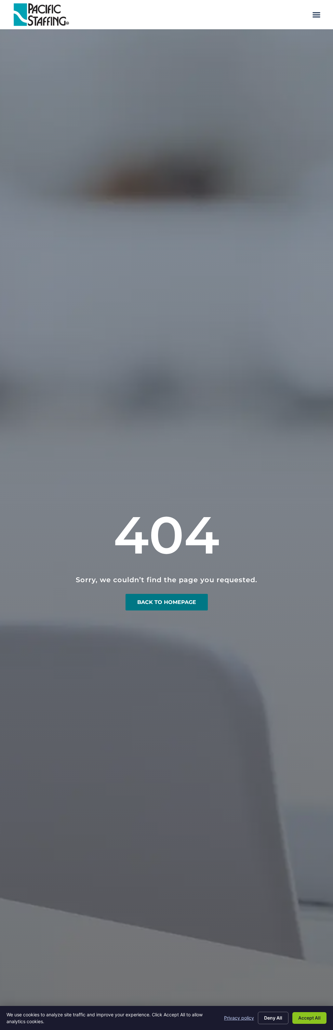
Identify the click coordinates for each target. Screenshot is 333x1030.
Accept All (309, 1018)
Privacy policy (239, 1018)
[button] (316, 14)
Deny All (273, 1018)
